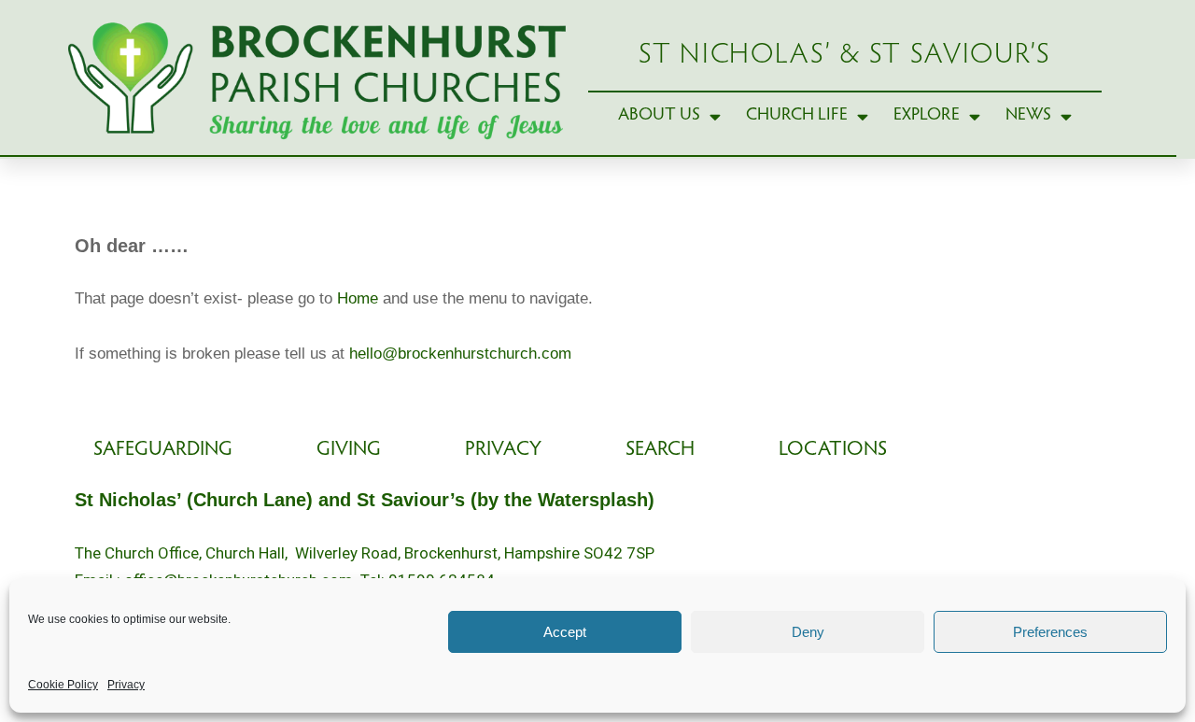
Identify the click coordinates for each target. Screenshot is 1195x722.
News (1028, 115)
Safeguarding (162, 450)
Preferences (1050, 632)
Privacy (126, 684)
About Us (659, 115)
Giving (348, 450)
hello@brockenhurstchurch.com (460, 353)
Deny (808, 632)
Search (660, 450)
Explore (926, 115)
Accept (564, 632)
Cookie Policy (63, 684)
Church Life (797, 115)
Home (357, 298)
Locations (833, 450)
